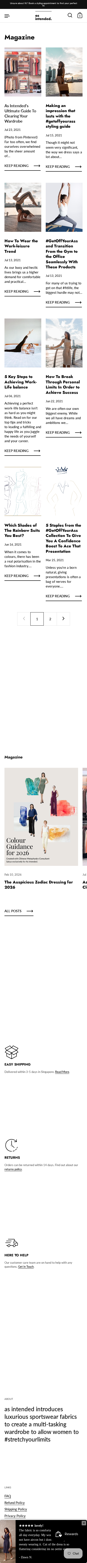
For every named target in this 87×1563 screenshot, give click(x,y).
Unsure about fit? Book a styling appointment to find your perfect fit (43, 4)
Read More (62, 1072)
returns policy (13, 1169)
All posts (12, 911)
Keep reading (16, 166)
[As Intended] (43, 15)
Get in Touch (26, 1266)
